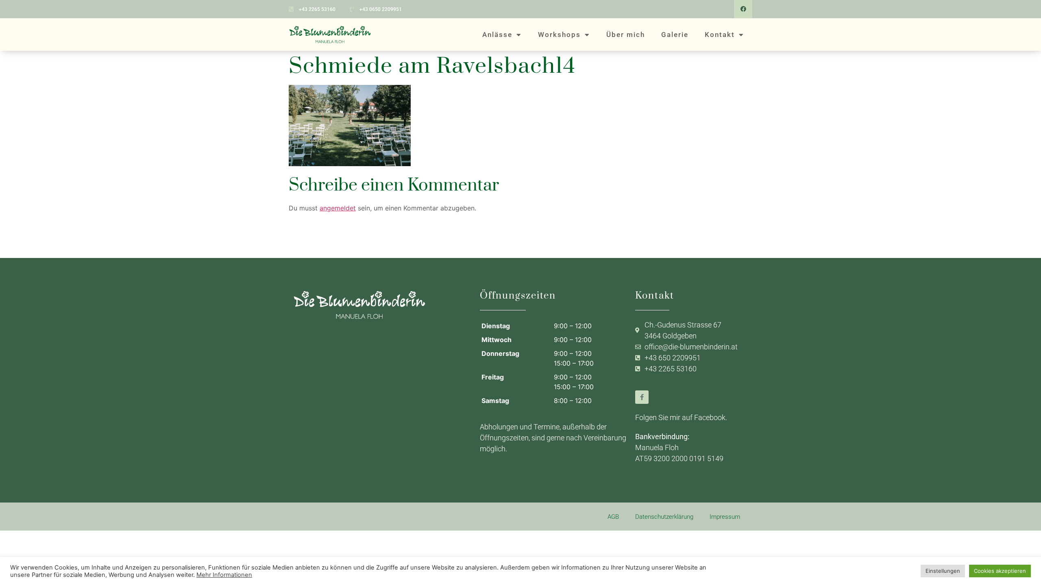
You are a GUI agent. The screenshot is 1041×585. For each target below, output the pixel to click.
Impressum (725, 516)
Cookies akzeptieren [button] (1000, 571)
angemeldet (338, 208)
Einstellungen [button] (943, 571)
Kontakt (720, 34)
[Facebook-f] (642, 397)
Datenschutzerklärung (664, 516)
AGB (613, 516)
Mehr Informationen (224, 574)
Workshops (559, 34)
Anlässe (497, 34)
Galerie (674, 34)
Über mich (625, 34)
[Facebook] (743, 9)
